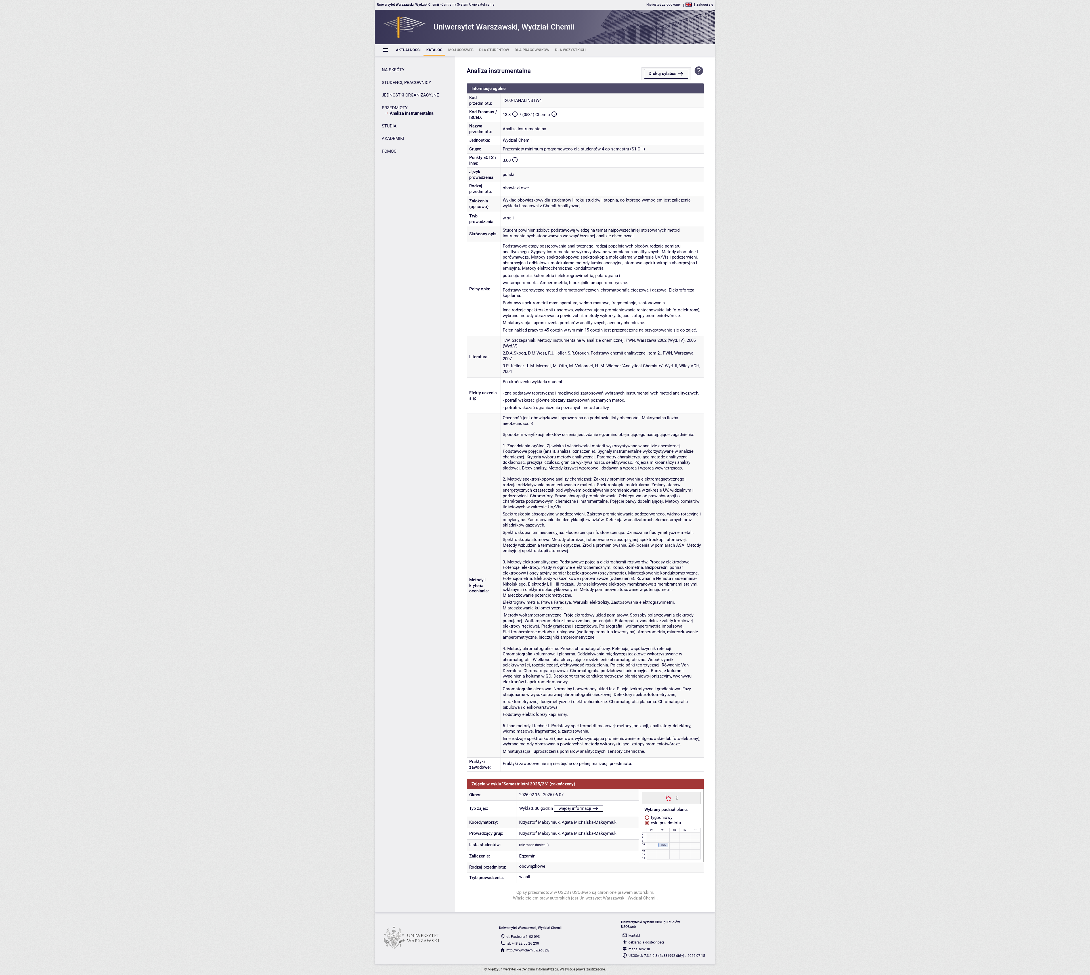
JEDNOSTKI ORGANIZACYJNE (410, 95)
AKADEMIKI (393, 138)
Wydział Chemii (517, 140)
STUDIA (389, 126)
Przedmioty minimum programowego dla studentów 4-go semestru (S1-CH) (574, 149)
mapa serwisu (639, 949)
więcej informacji (575, 808)
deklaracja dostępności (646, 942)
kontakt (634, 936)
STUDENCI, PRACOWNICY (406, 82)
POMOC (389, 151)
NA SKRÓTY (393, 69)
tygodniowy (661, 817)
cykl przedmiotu (665, 822)
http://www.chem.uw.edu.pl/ (528, 950)
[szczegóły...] (677, 797)
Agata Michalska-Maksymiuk (589, 822)
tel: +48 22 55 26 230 (522, 943)
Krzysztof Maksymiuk (539, 822)
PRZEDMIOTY (395, 107)
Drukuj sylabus (662, 73)
